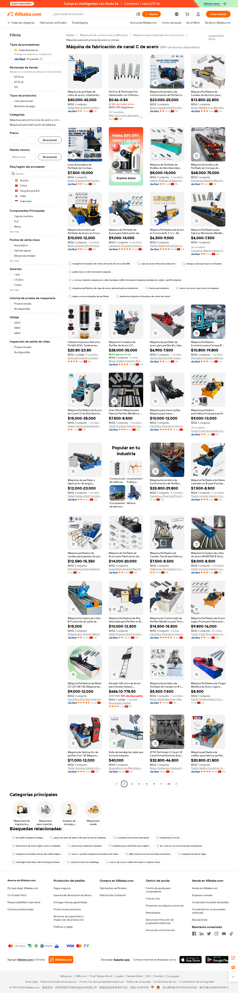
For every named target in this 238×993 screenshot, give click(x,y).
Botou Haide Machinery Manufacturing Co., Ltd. (167, 699)
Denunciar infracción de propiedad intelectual (160, 921)
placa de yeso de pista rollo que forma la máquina (80, 837)
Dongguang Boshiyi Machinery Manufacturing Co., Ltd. (208, 180)
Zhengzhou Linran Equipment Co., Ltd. (85, 568)
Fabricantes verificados (113, 888)
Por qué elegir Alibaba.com (22, 888)
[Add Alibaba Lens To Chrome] (61, 959)
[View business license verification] (152, 987)
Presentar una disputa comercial (164, 905)
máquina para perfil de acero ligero (130, 846)
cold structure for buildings (84, 862)
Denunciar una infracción (160, 930)
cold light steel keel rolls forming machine (38, 862)
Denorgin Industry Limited (83, 357)
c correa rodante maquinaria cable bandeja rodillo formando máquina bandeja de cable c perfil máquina (126, 280)
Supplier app (122, 959)
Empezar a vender (202, 895)
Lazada (119, 976)
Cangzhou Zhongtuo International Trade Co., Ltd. (126, 245)
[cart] (188, 14)
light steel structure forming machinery (150, 854)
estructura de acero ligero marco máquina (38, 846)
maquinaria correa (169, 837)
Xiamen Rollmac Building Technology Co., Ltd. (167, 180)
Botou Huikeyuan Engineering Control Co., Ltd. (167, 768)
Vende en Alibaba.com (205, 888)
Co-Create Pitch (16, 895)
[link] (233, 958)
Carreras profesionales (20, 909)
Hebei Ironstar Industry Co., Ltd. (167, 568)
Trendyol (159, 976)
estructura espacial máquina (86, 846)
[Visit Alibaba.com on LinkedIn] (201, 933)
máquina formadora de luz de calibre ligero (38, 854)
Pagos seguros (62, 888)
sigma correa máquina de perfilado (90, 296)
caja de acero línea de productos (158, 263)
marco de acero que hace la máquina (199, 288)
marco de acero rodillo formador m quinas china (135, 862)
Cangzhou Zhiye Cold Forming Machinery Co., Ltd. (167, 496)
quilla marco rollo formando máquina (91, 272)
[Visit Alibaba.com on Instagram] (216, 933)
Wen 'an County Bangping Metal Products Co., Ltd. (126, 115)
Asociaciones (200, 919)
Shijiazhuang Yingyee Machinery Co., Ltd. (85, 634)
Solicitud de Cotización (113, 895)
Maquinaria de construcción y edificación (104, 35)
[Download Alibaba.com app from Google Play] (218, 959)
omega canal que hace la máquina (204, 263)
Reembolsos (153, 912)
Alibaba (70, 35)
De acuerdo (50, 140)
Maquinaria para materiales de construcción (158, 35)
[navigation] (36, 410)
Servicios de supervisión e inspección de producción (69, 918)
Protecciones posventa (67, 909)
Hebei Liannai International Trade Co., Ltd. (85, 426)
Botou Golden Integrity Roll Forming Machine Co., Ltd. (126, 360)
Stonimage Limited (120, 702)
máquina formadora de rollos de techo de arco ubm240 (101, 263)
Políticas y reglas (63, 926)
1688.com (80, 976)
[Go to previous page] (116, 784)
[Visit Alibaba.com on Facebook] (194, 933)
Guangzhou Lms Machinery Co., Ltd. (126, 768)
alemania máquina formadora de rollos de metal (145, 296)
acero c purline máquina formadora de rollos (95, 854)
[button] (138, 14)
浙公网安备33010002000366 (179, 987)
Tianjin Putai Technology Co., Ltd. (208, 430)
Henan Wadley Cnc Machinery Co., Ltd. (208, 107)
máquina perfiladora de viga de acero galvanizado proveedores (105, 288)
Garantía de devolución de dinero (73, 895)
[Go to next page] (176, 784)
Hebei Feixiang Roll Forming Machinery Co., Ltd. (85, 496)
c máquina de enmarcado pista (133, 837)
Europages (173, 976)
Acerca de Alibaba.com (21, 880)
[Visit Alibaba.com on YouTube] (224, 933)
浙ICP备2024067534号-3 (214, 987)
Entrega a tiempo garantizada (70, 902)
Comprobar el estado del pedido (210, 902)
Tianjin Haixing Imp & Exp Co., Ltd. (167, 245)
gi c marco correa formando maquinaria (181, 846)
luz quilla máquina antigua (29, 837)
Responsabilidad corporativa (23, 902)
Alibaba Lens (25, 959)
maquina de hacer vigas (193, 854)
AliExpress (66, 976)
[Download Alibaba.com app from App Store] (190, 959)
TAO (148, 976)
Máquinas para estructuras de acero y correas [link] (92, 39)
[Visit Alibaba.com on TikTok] (231, 933)
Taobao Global (134, 976)
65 (169, 784)
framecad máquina (159, 288)
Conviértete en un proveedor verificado (209, 911)
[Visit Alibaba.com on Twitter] (209, 933)
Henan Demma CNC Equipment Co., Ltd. (167, 357)
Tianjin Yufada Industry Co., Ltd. (208, 699)
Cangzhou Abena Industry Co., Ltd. (208, 250)
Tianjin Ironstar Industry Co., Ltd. (126, 426)
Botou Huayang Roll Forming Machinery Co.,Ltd (167, 107)
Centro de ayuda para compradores (158, 890)
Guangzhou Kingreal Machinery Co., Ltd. (126, 568)
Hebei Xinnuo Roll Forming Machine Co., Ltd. (85, 107)
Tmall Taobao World (101, 976)
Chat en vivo (153, 898)
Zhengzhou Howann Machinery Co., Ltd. (208, 357)
